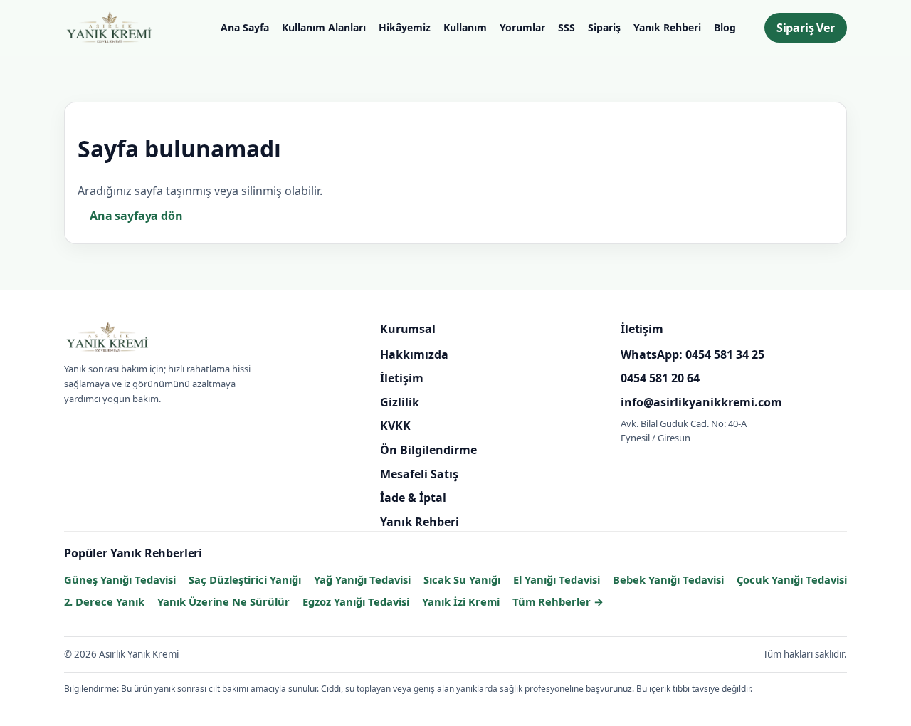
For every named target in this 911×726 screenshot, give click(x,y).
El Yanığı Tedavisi (556, 579)
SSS (566, 27)
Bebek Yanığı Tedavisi (668, 579)
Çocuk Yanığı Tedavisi (792, 579)
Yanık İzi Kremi (461, 601)
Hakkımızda (414, 354)
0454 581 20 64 (660, 378)
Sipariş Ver (805, 28)
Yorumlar (522, 27)
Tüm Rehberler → (558, 601)
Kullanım (465, 27)
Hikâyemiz (405, 27)
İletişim (401, 378)
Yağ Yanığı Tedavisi (362, 579)
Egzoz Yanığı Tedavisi (355, 601)
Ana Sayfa (245, 27)
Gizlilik (399, 401)
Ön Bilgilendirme (428, 450)
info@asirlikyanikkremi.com (701, 401)
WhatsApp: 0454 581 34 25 (692, 354)
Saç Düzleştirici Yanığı (245, 579)
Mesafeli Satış (419, 473)
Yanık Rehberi (667, 27)
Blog (725, 27)
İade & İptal (413, 497)
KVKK (395, 425)
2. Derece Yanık (104, 601)
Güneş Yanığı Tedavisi (120, 579)
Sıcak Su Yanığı (461, 579)
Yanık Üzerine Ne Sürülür (223, 601)
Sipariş (604, 27)
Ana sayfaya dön (136, 215)
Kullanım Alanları (324, 27)
